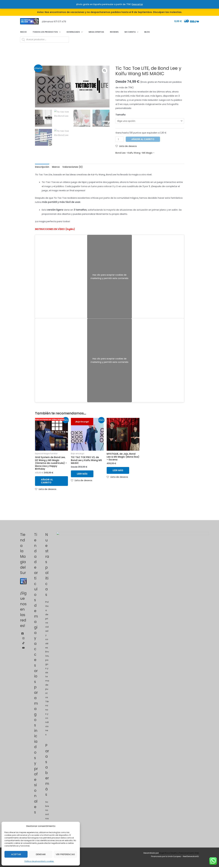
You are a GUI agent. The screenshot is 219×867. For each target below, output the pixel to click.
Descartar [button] (137, 4)
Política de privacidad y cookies (39, 861)
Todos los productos (45, 32)
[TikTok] (195, 21)
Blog (147, 32)
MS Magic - (148, 152)
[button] (104, 70)
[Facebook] (191, 21)
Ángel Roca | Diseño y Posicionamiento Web (179, 853)
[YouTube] (198, 21)
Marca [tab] (56, 166)
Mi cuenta (130, 32)
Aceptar (16, 854)
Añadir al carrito (142, 139)
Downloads (73, 32)
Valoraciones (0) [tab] (72, 166)
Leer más (82, 473)
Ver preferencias (65, 854)
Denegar (41, 854)
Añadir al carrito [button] (47, 481)
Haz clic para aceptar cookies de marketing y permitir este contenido (109, 276)
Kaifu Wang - (135, 152)
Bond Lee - (121, 152)
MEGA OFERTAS (96, 32)
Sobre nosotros (47, 810)
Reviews (114, 32)
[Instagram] (193, 21)
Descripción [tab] (42, 166)
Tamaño (120, 114)
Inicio (23, 32)
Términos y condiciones (47, 718)
